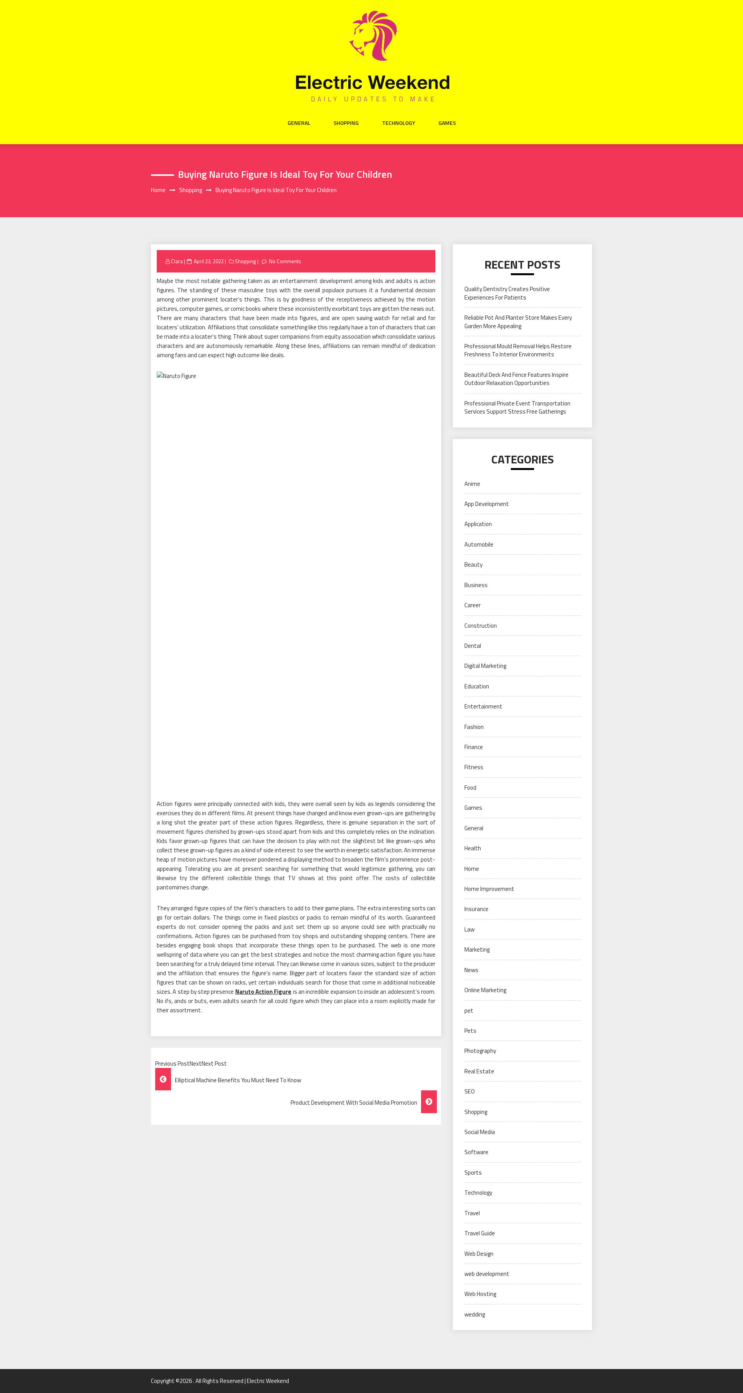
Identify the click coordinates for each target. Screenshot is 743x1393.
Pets (470, 1030)
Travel (472, 1213)
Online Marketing (485, 990)
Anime (472, 483)
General (299, 123)
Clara (177, 261)
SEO (469, 1091)
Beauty (473, 564)
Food (470, 787)
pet (468, 1010)
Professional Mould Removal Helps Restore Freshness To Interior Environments (518, 350)
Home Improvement (489, 888)
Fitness (473, 767)
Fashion (474, 726)
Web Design (478, 1253)
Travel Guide (479, 1233)
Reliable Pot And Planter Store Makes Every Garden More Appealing (518, 321)
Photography (480, 1050)
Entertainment (483, 706)
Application (478, 523)
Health (472, 848)
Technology (398, 123)
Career (472, 605)
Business (476, 585)
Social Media (479, 1131)
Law (469, 929)
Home (471, 868)
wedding (474, 1314)
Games (447, 123)
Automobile (478, 544)
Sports (473, 1172)
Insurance (476, 908)
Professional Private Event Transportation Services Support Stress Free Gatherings (517, 407)
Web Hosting (480, 1293)
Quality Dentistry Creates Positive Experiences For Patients (507, 292)
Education (476, 686)
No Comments (285, 261)
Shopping (346, 123)
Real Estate (479, 1071)
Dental (472, 645)
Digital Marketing (485, 665)
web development (486, 1273)
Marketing (477, 949)
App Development (486, 503)
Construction (480, 625)
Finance (473, 746)
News (471, 970)
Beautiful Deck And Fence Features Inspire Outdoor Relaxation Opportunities (516, 378)
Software (476, 1152)
